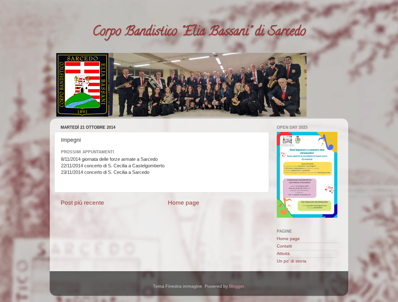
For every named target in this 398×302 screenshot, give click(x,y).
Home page (183, 202)
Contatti (284, 246)
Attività (283, 253)
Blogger (236, 286)
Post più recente (82, 202)
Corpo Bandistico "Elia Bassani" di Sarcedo (199, 32)
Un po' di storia (291, 261)
